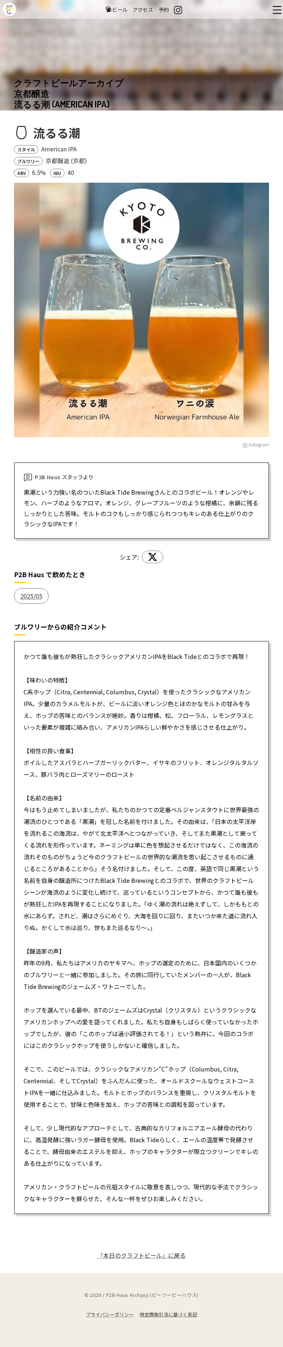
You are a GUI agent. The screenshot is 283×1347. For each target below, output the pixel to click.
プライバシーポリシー (110, 1314)
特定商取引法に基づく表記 (168, 1314)
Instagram (259, 444)
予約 (163, 9)
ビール (119, 9)
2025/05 (31, 596)
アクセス (143, 9)
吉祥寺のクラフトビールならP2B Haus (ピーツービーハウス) (9, 9)
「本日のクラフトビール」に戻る (141, 1255)
